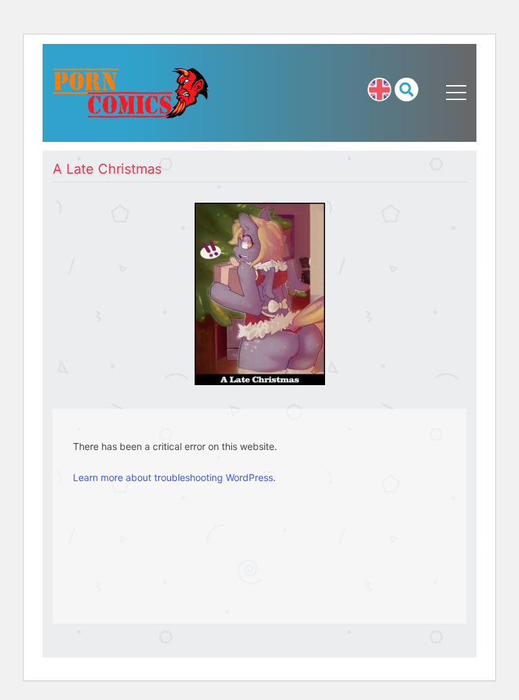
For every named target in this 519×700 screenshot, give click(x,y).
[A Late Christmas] (260, 292)
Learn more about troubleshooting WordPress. (174, 477)
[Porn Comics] (131, 91)
